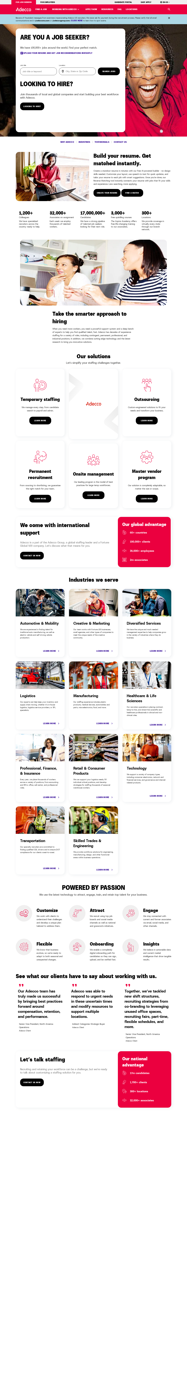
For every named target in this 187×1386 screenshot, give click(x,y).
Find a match (132, 193)
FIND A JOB (41, 9)
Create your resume (107, 193)
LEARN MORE (51, 651)
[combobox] (77, 71)
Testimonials (102, 142)
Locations (131, 9)
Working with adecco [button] (66, 9)
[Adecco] (23, 9)
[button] (166, 2)
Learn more (40, 420)
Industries (84, 142)
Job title (23, 65)
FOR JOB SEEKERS (24, 2)
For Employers (47, 2)
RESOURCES (107, 9)
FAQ (119, 9)
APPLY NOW (91, 9)
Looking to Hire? (32, 106)
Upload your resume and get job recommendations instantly (56, 53)
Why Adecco (67, 142)
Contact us (120, 142)
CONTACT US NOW (32, 555)
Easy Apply (146, 2)
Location (62, 65)
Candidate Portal (123, 2)
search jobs (108, 71)
